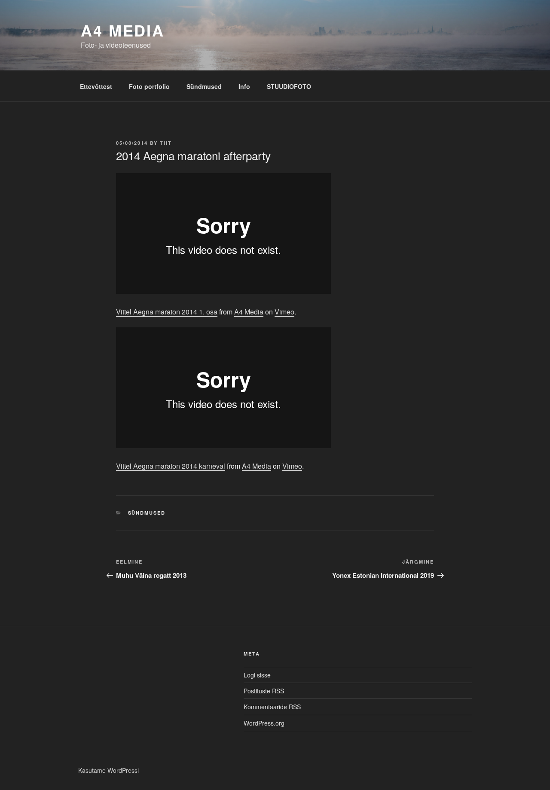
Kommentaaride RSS (272, 706)
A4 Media (248, 312)
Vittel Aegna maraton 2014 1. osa (166, 312)
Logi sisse (257, 675)
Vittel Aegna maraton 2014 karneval (170, 466)
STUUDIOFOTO (289, 86)
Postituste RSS (264, 690)
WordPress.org (264, 723)
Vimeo (284, 312)
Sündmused (204, 86)
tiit (166, 143)
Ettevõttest (96, 86)
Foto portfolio (149, 86)
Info (244, 86)
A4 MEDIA (123, 30)
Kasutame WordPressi (108, 770)
